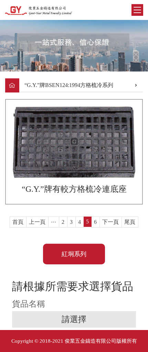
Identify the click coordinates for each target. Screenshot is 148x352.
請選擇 (74, 319)
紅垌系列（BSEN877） (74, 257)
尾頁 (129, 222)
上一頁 (37, 222)
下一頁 (110, 222)
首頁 (17, 222)
